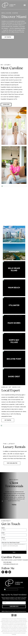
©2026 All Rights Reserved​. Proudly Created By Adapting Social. (14, 611)
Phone (3, 537)
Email (2, 532)
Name (3, 528)
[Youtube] (9, 572)
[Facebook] (2, 572)
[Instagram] (6, 572)
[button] (24, 5)
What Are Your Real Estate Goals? (10, 542)
